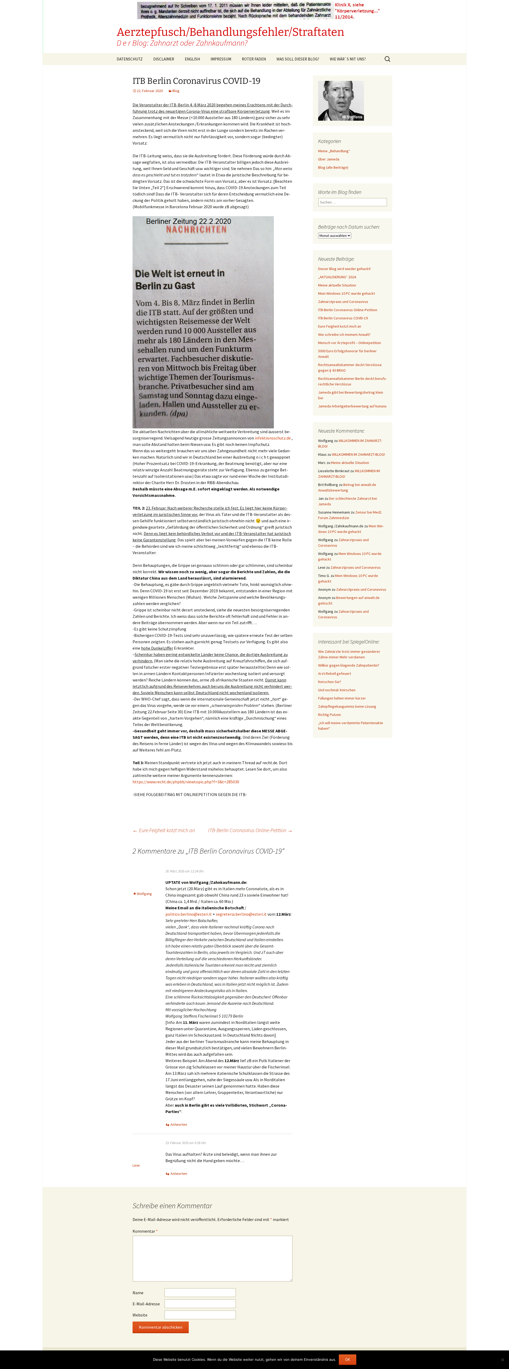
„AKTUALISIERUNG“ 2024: (337, 277)
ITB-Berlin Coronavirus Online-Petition (250, 830)
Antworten (178, 1124)
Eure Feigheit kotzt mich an (164, 830)
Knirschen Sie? (329, 681)
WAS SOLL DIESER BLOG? (298, 59)
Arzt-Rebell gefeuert (334, 673)
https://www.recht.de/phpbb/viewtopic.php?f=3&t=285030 (186, 781)
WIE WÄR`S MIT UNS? (348, 59)
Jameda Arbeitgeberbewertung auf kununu (352, 406)
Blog (175, 90)
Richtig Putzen (329, 714)
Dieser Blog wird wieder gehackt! (344, 268)
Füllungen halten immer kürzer (342, 698)
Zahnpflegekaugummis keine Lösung (347, 706)
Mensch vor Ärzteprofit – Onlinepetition (349, 342)
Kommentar (145, 1231)
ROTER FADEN (254, 59)
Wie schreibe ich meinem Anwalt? (344, 334)
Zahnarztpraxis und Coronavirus (343, 301)
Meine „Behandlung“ (334, 151)
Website (140, 1315)
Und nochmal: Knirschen (337, 690)
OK (347, 1359)
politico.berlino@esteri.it (188, 914)
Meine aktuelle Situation (337, 285)
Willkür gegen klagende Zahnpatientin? (348, 665)
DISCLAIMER (163, 59)
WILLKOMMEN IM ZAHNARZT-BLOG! (358, 454)
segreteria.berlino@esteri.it (241, 914)
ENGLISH (192, 59)
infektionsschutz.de (273, 438)
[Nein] (502, 1359)
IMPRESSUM (220, 59)
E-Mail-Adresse (146, 1303)
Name (138, 1292)
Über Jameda (328, 159)
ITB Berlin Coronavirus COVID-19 (343, 318)
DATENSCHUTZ (130, 59)
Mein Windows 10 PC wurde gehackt (346, 293)
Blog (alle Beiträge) (333, 167)
